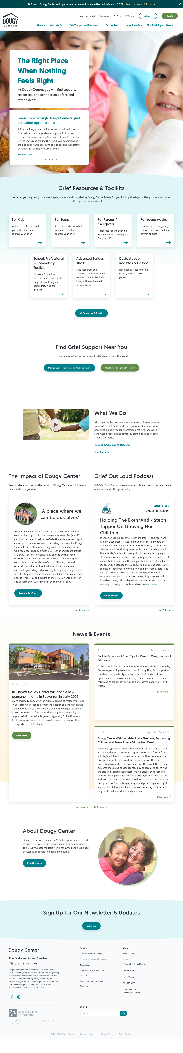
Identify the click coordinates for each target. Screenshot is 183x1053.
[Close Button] (180, 4)
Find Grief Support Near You (161, 25)
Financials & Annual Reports (135, 964)
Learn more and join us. (139, 4)
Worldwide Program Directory (120, 367)
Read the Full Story (28, 593)
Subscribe (91, 925)
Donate (170, 15)
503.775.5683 (129, 983)
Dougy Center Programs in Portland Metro (69, 367)
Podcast (83, 975)
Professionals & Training (124, 16)
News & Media (133, 25)
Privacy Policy (107, 1034)
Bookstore (104, 16)
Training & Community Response (112, 445)
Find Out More (34, 863)
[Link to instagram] (19, 997)
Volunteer (148, 15)
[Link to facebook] (12, 997)
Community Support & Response (94, 958)
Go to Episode (111, 595)
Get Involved (112, 25)
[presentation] (41, 159)
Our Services (101, 452)
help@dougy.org (130, 976)
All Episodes (165, 610)
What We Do (56, 25)
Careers (126, 958)
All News (80, 807)
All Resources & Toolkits (91, 313)
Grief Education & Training (91, 953)
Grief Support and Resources (84, 25)
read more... (152, 584)
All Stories (80, 610)
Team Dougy (128, 953)
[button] (45, 159)
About (40, 25)
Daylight (128, 1034)
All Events (99, 807)
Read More (23, 154)
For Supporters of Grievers (91, 980)
